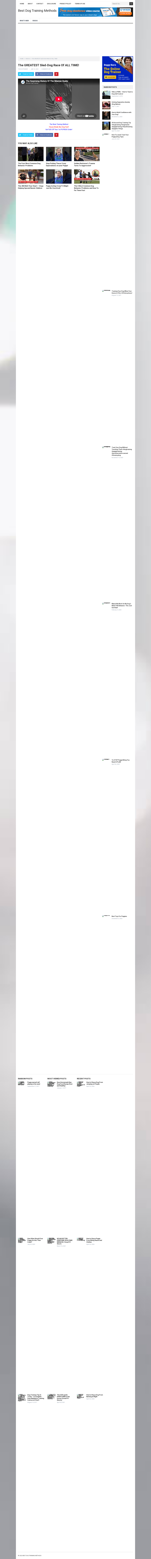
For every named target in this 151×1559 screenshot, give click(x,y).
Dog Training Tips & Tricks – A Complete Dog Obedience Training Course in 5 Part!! (35, 1397)
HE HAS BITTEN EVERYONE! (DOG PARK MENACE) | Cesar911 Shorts (64, 1241)
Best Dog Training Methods (37, 10)
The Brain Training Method (59, 124)
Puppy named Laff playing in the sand (33, 1083)
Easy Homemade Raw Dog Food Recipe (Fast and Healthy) (64, 1084)
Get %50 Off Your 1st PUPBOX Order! (59, 129)
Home (22, 4)
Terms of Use (80, 4)
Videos (35, 20)
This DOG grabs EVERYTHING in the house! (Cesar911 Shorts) (63, 1397)
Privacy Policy (65, 4)
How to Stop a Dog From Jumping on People (94, 1083)
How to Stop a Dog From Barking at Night (94, 1395)
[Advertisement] (75, 38)
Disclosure (51, 4)
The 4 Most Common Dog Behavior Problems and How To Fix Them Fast (86, 188)
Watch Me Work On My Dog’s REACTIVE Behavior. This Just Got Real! (122, 605)
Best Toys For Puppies (119, 916)
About (30, 4)
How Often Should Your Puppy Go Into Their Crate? (35, 1240)
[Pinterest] (56, 74)
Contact (39, 4)
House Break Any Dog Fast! (59, 127)
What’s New (24, 20)
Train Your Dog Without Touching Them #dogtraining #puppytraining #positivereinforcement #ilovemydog (122, 451)
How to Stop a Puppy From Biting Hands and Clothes (94, 1240)
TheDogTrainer (23, 69)
